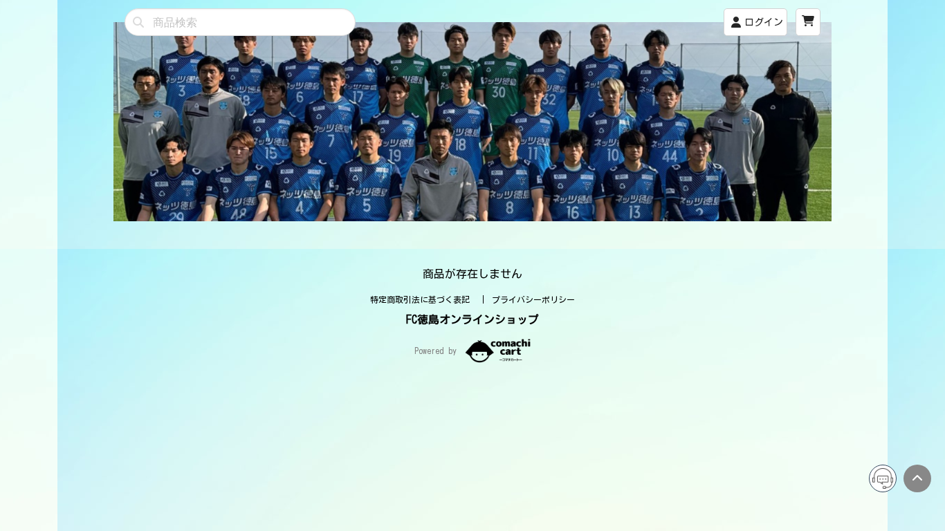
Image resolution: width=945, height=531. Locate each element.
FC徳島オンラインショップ (472, 319)
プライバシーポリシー (533, 299)
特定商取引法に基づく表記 (422, 299)
